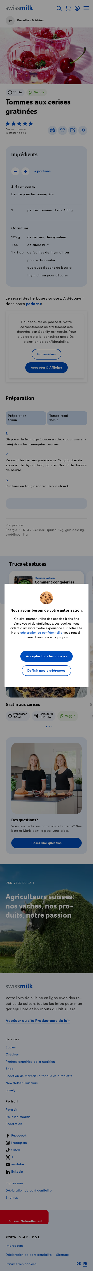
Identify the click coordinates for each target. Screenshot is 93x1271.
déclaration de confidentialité (41, 632)
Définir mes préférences (46, 671)
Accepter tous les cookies (46, 656)
